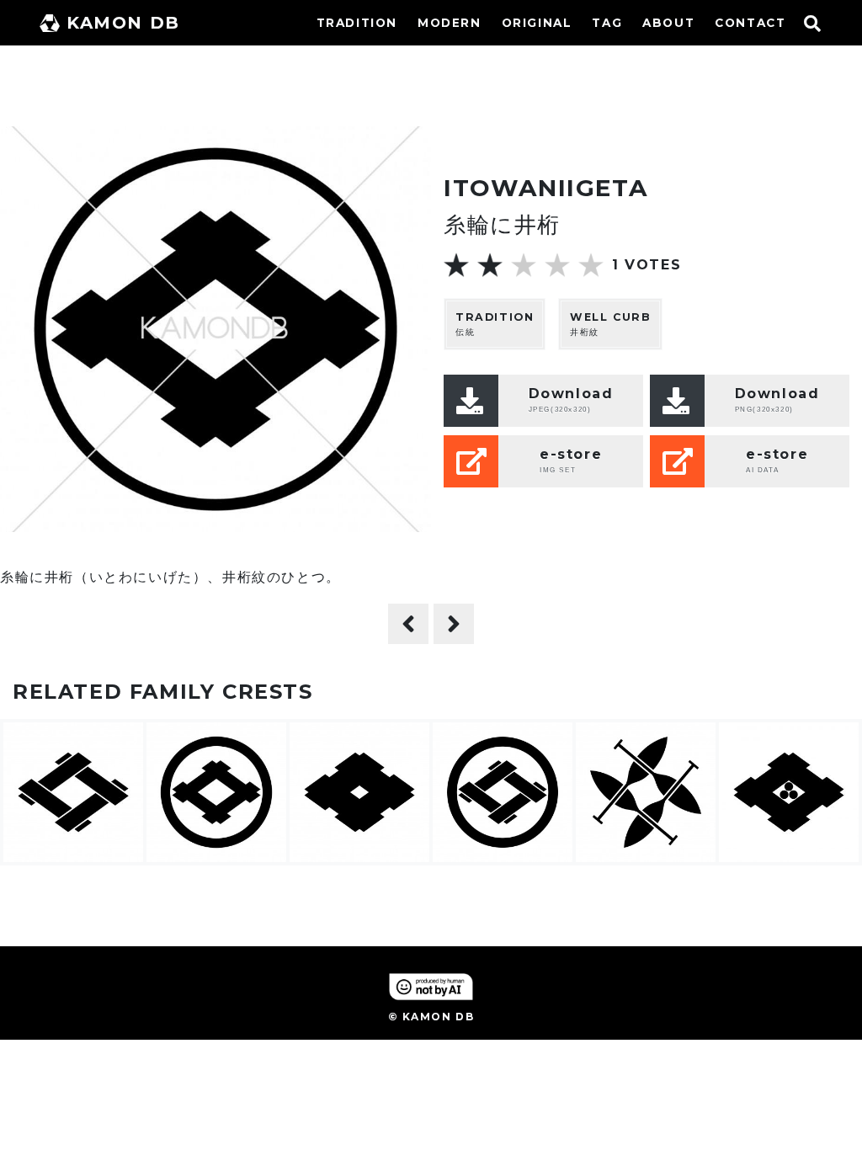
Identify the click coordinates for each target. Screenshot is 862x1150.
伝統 (494, 324)
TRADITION (357, 22)
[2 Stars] (490, 265)
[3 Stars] (523, 265)
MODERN (450, 22)
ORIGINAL (537, 22)
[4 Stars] (557, 265)
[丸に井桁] (408, 624)
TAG (607, 22)
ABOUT (668, 22)
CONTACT (750, 22)
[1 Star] (456, 265)
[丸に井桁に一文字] (454, 624)
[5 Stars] (591, 265)
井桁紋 (610, 324)
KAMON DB (123, 23)
